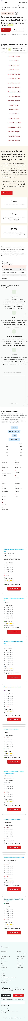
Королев (17, 464)
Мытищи (17, 478)
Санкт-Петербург (14, 431)
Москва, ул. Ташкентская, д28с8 (12, 819)
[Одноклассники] (5, 1008)
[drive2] (8, 1008)
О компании (4, 951)
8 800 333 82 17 (23, 2)
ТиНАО (21, 443)
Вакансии (19, 965)
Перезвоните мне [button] (6, 995)
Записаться (6, 29)
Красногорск (18, 467)
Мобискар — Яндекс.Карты (14, 403)
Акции (2, 965)
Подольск (4, 496)
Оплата (2, 973)
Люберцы (17, 472)
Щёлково (4, 504)
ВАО (7, 443)
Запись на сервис (14, 588)
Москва (14, 427)
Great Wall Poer (14, 109)
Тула (14, 435)
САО (7, 449)
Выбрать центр (17, 29)
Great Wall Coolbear (14, 56)
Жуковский (4, 475)
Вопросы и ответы (5, 956)
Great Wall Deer (14, 61)
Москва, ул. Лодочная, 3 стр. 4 (12, 686)
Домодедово (5, 467)
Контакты (3, 958)
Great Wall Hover (14, 69)
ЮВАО (21, 452)
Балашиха (4, 462)
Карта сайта (4, 982)
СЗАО (7, 455)
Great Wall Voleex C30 (14, 123)
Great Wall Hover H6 (14, 83)
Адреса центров (5, 960)
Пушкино (4, 499)
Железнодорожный (6, 473)
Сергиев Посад (18, 488)
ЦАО (21, 446)
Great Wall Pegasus (14, 100)
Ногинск (3, 483)
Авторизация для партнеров (8, 980)
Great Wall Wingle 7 (14, 140)
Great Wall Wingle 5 (14, 136)
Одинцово (4, 488)
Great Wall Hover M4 (14, 96)
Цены (2, 963)
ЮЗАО (21, 455)
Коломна (17, 462)
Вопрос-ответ (20, 967)
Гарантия (3, 971)
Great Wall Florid (14, 65)
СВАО (7, 452)
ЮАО (21, 449)
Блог (2, 954)
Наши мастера (20, 963)
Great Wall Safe (14, 114)
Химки (16, 496)
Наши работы (4, 967)
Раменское (17, 483)
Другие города (14, 439)
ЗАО (7, 446)
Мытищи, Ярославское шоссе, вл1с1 (14, 857)
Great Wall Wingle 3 (14, 131)
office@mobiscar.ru (19, 989)
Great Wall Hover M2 (14, 87)
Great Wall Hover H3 (14, 74)
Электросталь (5, 509)
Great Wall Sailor (14, 118)
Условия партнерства (22, 954)
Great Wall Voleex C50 (14, 127)
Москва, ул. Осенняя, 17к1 (11, 729)
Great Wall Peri (14, 105)
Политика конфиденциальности (8, 977)
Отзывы (19, 951)
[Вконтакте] (2, 1008)
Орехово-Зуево (5, 491)
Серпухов (17, 491)
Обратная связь (20, 958)
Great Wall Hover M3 (14, 92)
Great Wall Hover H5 (14, 78)
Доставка (3, 975)
